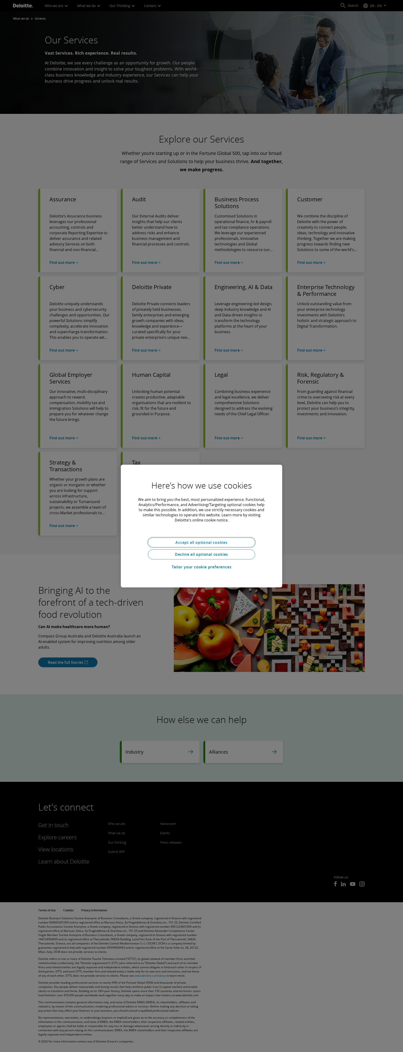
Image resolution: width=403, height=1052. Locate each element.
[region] (201, 526)
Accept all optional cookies (201, 542)
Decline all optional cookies (201, 554)
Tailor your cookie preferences (202, 567)
